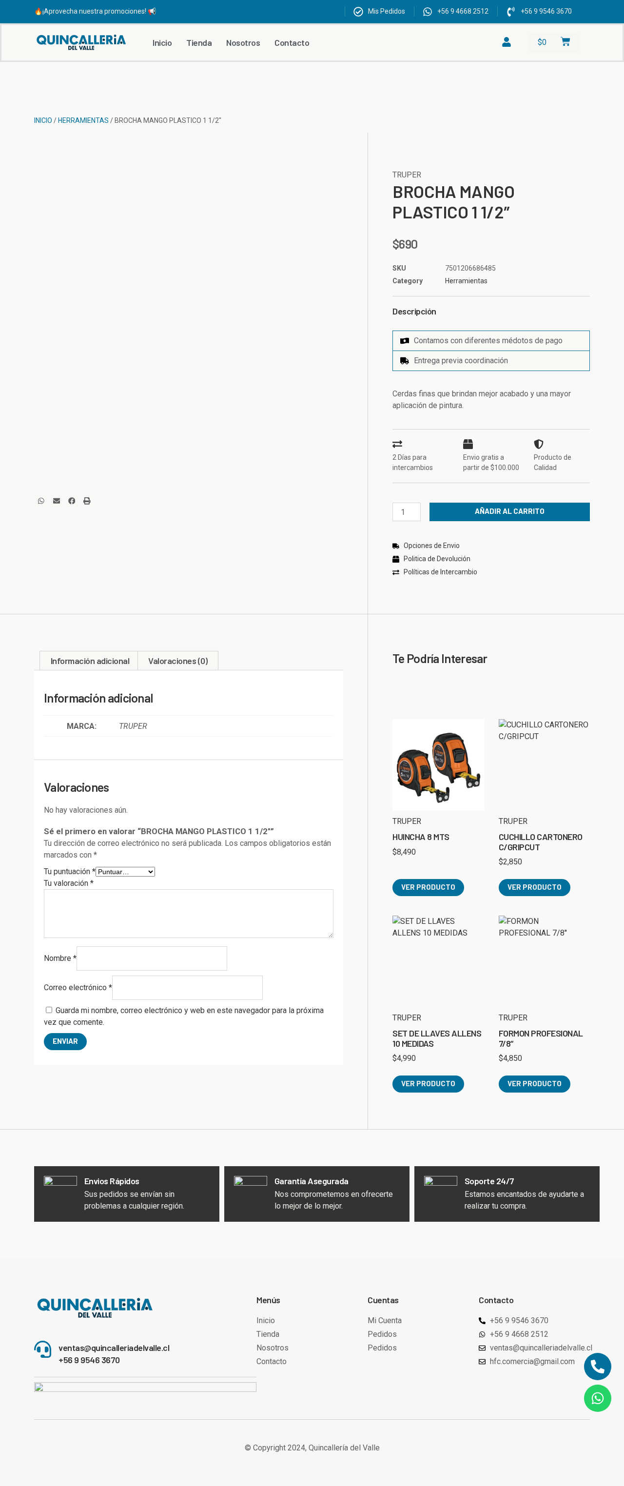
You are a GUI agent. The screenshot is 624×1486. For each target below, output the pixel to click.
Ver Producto (428, 886)
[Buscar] (466, 42)
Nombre (60, 958)
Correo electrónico (78, 987)
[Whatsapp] (597, 1398)
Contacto (291, 42)
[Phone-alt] (597, 1366)
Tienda (199, 42)
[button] (41, 501)
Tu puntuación (70, 871)
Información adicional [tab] (90, 660)
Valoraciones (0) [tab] (177, 660)
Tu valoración (69, 883)
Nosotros (243, 42)
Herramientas (83, 120)
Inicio (162, 42)
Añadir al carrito (510, 511)
